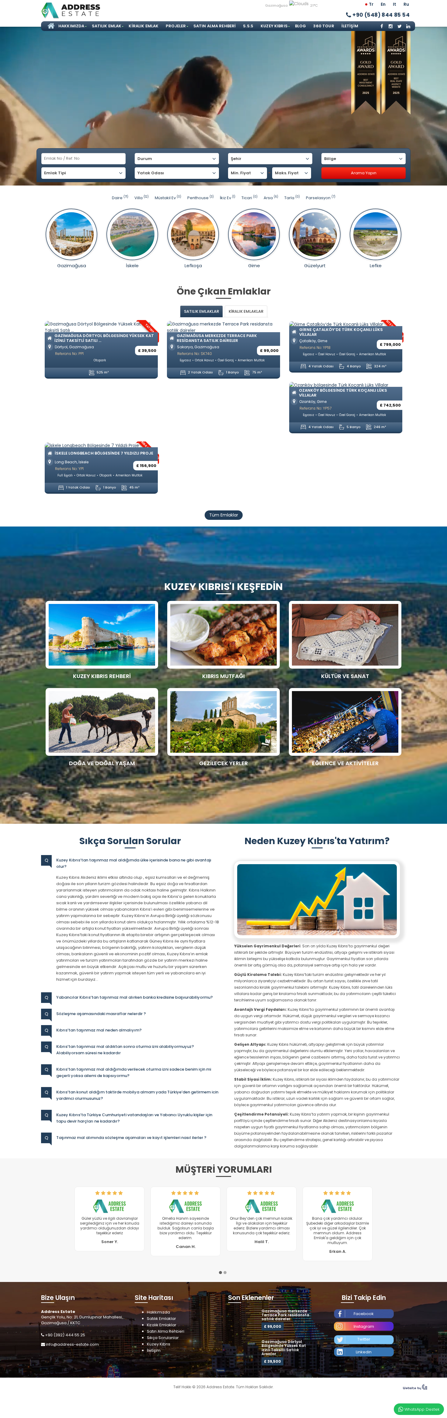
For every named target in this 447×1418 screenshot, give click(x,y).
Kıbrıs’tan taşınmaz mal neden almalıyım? (99, 1030)
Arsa (271, 198)
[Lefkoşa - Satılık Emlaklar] (193, 234)
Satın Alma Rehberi (214, 26)
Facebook (364, 1323)
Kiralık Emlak (143, 26)
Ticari (249, 198)
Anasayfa (50, 26)
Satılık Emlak (107, 26)
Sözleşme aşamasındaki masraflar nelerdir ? (101, 1014)
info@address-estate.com (72, 1354)
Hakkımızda (71, 26)
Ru (406, 4)
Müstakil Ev (168, 198)
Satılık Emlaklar (161, 1328)
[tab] (201, 311)
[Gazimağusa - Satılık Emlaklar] (71, 234)
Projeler (176, 26)
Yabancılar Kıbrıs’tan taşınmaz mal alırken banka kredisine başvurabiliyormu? (134, 997)
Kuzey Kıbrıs (274, 26)
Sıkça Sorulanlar (163, 1347)
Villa (141, 198)
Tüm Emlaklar (223, 515)
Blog (300, 26)
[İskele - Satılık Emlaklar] (132, 234)
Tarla (292, 198)
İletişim (349, 26)
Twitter (363, 1349)
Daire (120, 198)
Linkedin (364, 1362)
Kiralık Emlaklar (161, 1335)
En (383, 4)
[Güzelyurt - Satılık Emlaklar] (315, 234)
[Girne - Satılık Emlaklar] (254, 234)
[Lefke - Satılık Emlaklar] (375, 234)
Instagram (364, 1336)
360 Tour (323, 26)
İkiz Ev (227, 198)
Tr (371, 4)
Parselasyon (320, 198)
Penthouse (200, 198)
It (394, 4)
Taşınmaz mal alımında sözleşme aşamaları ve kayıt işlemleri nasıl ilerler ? (131, 1137)
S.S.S (248, 26)
